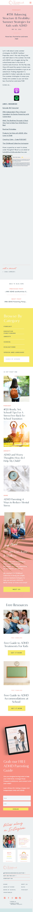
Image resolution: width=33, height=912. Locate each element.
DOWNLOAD (16, 809)
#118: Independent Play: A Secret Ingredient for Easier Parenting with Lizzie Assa (16, 114)
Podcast (16, 10)
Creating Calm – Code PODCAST (14, 139)
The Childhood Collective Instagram (15, 143)
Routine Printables (9, 129)
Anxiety (7, 451)
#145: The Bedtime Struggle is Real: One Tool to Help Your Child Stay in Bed (15, 123)
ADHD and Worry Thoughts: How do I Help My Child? (14, 458)
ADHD (6, 495)
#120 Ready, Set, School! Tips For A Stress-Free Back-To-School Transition (14, 414)
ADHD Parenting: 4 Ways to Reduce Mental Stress (16, 502)
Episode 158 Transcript (11, 108)
